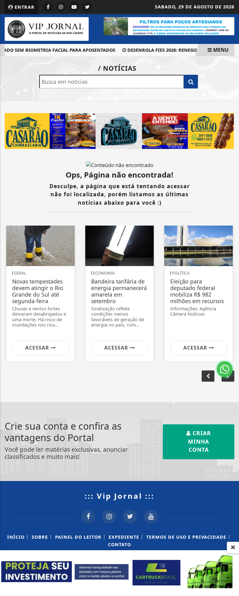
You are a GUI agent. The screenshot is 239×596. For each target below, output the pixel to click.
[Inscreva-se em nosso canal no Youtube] (151, 517)
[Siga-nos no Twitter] (130, 517)
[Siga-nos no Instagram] (109, 517)
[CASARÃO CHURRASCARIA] (119, 130)
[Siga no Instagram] (61, 7)
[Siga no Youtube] (74, 7)
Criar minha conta (199, 441)
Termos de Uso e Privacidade (186, 537)
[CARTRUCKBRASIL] (119, 572)
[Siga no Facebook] (48, 7)
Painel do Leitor (78, 537)
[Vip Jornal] (47, 28)
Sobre (40, 537)
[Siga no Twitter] (87, 7)
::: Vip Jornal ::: (119, 496)
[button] (208, 376)
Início (16, 537)
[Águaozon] (169, 25)
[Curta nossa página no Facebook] (88, 517)
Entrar (24, 7)
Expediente (124, 537)
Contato (119, 544)
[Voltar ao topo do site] (229, 327)
